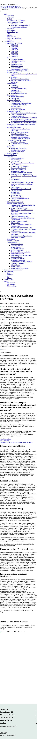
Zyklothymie (14, 82)
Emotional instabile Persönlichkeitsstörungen (23, 113)
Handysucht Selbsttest (17, 250)
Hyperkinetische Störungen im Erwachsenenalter (21, 124)
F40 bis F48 (14, 51)
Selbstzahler (14, 24)
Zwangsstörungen (12, 95)
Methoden (10, 156)
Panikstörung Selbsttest (17, 263)
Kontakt (6, 281)
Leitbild (9, 19)
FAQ (8, 276)
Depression (10, 58)
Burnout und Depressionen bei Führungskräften (19, 222)
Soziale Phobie (15, 90)
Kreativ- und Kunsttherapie (18, 168)
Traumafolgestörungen (13, 100)
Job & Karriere (6, 720)
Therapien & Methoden (10, 155)
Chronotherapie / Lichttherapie (19, 166)
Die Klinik (4, 709)
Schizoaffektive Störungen (18, 134)
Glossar (9, 278)
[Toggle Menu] (0, 11)
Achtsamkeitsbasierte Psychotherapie (21, 172)
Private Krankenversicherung (19, 27)
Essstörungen (11, 147)
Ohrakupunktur (15, 193)
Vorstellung (10, 17)
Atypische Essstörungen (17, 151)
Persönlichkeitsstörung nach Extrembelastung (23, 122)
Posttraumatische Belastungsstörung (21, 103)
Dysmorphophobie (16, 92)
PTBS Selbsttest (15, 265)
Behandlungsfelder (9, 41)
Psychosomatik (15, 161)
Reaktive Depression (17, 67)
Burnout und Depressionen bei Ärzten (21, 227)
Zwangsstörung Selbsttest (18, 260)
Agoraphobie (14, 87)
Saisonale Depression (17, 66)
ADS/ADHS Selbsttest (17, 249)
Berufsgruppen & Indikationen (16, 203)
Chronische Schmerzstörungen (19, 143)
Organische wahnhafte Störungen (20, 138)
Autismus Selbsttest (16, 257)
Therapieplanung (15, 181)
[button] (18, 2)
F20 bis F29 (14, 48)
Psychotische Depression (18, 61)
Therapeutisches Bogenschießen (20, 198)
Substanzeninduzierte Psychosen (20, 135)
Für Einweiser (11, 282)
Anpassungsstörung (16, 108)
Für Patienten (11, 284)
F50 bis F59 (14, 53)
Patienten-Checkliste (13, 240)
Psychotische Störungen (14, 127)
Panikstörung (14, 85)
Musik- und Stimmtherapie (18, 169)
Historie (9, 35)
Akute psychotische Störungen (19, 132)
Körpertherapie (15, 200)
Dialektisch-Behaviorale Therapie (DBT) (22, 182)
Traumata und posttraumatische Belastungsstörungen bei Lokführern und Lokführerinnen (22, 218)
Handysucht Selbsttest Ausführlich (20, 252)
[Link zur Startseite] (13, 270)
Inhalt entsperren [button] (4, 440)
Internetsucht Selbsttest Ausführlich (21, 255)
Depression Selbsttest (17, 245)
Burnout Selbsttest (16, 247)
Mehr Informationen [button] (5, 439)
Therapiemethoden (7, 715)
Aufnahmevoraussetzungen (15, 22)
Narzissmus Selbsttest (17, 244)
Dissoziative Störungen (17, 101)
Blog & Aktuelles (8, 271)
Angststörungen (11, 83)
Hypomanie (14, 77)
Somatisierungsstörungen (18, 142)
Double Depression (16, 64)
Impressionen (11, 30)
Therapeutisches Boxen (17, 197)
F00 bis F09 (14, 45)
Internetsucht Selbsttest (17, 253)
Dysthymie (14, 62)
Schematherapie (15, 179)
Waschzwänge (15, 98)
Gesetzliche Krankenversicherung (20, 25)
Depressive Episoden (17, 59)
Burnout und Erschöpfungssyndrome (17, 70)
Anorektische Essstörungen (18, 148)
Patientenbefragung (12, 32)
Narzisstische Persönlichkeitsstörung (21, 119)
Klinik (5, 14)
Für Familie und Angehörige (15, 202)
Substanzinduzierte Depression (19, 69)
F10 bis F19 (14, 46)
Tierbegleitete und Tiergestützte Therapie (22, 163)
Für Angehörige (11, 286)
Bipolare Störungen (12, 72)
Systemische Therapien (17, 158)
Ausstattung (10, 28)
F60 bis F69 (14, 54)
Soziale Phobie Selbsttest (18, 258)
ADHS (13, 126)
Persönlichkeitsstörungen (14, 111)
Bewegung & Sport (16, 195)
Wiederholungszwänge (17, 96)
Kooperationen (11, 36)
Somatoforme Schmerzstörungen (16, 140)
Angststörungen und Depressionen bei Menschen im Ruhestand (21, 236)
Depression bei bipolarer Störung (20, 79)
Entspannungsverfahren (17, 171)
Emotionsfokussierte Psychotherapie (21, 189)
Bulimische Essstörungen (18, 150)
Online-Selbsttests (12, 242)
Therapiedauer (11, 239)
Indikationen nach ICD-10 (14, 43)
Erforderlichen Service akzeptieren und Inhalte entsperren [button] (16, 442)
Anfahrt (9, 40)
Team (8, 33)
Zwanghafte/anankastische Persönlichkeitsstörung (18, 115)
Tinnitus (13, 145)
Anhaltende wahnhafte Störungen (20, 137)
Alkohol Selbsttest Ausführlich (19, 268)
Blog (8, 273)
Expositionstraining (16, 190)
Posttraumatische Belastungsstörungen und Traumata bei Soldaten (23, 205)
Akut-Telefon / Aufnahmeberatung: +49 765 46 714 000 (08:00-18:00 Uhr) (11, 7)
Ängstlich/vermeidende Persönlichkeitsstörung (24, 121)
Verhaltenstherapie (16, 159)
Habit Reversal (15, 192)
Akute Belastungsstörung (18, 109)
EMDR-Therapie (15, 164)
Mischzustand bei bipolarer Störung (21, 80)
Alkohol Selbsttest (16, 266)
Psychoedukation (15, 187)
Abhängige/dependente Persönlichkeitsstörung (24, 117)
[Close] (0, 291)
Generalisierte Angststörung (18, 88)
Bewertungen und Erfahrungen (16, 20)
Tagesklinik (10, 15)
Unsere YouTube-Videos (14, 38)
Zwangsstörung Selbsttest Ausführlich (21, 261)
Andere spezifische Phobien (19, 93)
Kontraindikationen (12, 153)
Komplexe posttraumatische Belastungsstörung (18, 105)
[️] (1, 3)
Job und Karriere (8, 279)
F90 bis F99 (14, 56)
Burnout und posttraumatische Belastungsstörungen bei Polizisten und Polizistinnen (22, 210)
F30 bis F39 (14, 49)
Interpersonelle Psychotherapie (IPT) (21, 174)
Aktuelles (10, 274)
